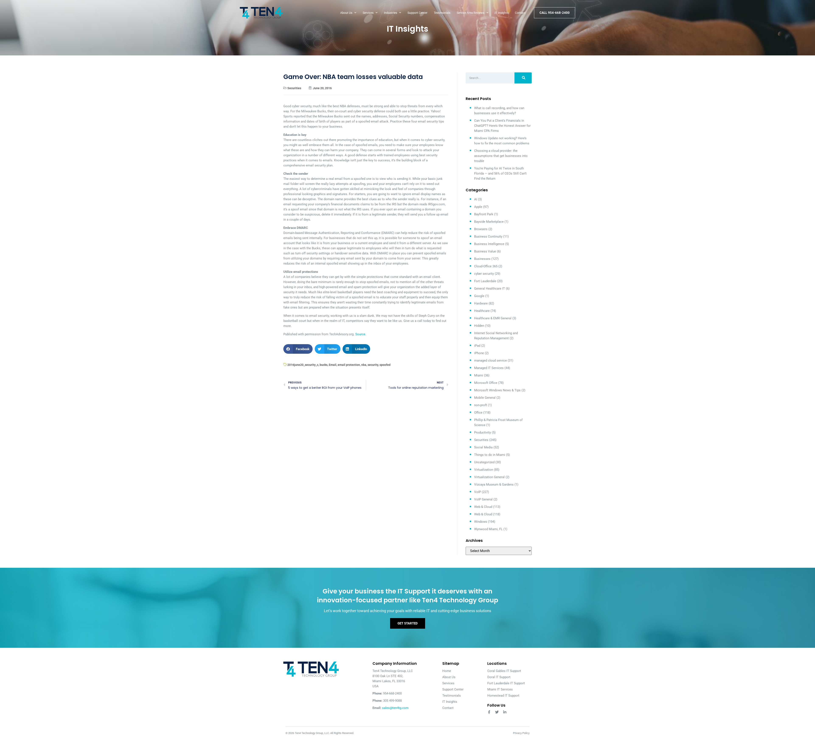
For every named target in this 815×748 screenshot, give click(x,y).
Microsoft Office (485, 383)
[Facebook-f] (489, 712)
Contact (520, 12)
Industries (390, 12)
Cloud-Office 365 (485, 266)
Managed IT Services (489, 368)
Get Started (408, 623)
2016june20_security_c (302, 364)
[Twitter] (497, 712)
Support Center (417, 12)
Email (332, 364)
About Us (346, 12)
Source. (360, 334)
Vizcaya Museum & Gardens (494, 484)
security (373, 364)
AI (475, 199)
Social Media (483, 447)
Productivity (482, 432)
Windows (480, 522)
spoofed (385, 364)
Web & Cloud (483, 507)
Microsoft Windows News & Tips (497, 390)
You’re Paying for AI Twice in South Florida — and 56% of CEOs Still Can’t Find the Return (500, 173)
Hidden (479, 326)
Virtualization (483, 470)
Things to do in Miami (489, 455)
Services (368, 12)
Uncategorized (484, 462)
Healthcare (482, 311)
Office (478, 412)
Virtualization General (489, 477)
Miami (478, 375)
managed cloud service (490, 360)
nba (363, 364)
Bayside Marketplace (489, 222)
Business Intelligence (489, 244)
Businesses (482, 259)
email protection (349, 364)
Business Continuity (488, 236)
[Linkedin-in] (505, 712)
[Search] (523, 77)
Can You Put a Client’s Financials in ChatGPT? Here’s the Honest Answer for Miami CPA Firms (502, 126)
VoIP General (483, 499)
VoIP (477, 492)
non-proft (480, 405)
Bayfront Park (483, 214)
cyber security (484, 274)
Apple (478, 207)
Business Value (485, 251)
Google (479, 296)
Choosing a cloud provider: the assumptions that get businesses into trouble (501, 156)
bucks (323, 364)
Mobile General (485, 398)
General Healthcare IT (489, 288)
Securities (294, 88)
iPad (477, 346)
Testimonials (442, 12)
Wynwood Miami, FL (488, 529)
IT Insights (502, 12)
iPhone (479, 353)
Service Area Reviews (470, 12)
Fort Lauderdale (485, 281)
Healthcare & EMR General (492, 318)
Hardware (481, 303)
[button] (298, 349)
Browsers (481, 229)
